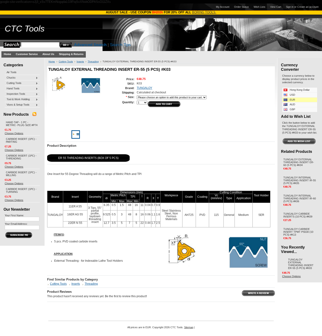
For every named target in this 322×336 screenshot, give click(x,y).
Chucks (10, 77)
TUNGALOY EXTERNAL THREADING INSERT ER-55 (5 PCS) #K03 (301, 263)
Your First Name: (14, 215)
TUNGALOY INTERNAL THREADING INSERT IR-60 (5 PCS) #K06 (299, 198)
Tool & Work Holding (17, 99)
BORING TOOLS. (204, 12)
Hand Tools (12, 88)
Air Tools (12, 72)
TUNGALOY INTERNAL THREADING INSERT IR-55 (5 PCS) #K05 (299, 180)
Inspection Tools (15, 94)
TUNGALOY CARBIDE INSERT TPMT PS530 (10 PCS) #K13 (298, 232)
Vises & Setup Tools (17, 105)
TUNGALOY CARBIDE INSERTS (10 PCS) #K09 (297, 215)
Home (52, 61)
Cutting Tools (13, 83)
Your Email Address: (16, 223)
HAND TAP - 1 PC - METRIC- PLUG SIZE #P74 (21, 123)
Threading (93, 61)
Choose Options (14, 133)
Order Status (241, 6)
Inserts (80, 61)
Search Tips (120, 45)
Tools (25, 28)
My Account (222, 6)
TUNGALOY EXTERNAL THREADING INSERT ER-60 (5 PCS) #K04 (298, 162)
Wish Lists (259, 6)
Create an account (307, 6)
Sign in (289, 6)
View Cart (275, 6)
